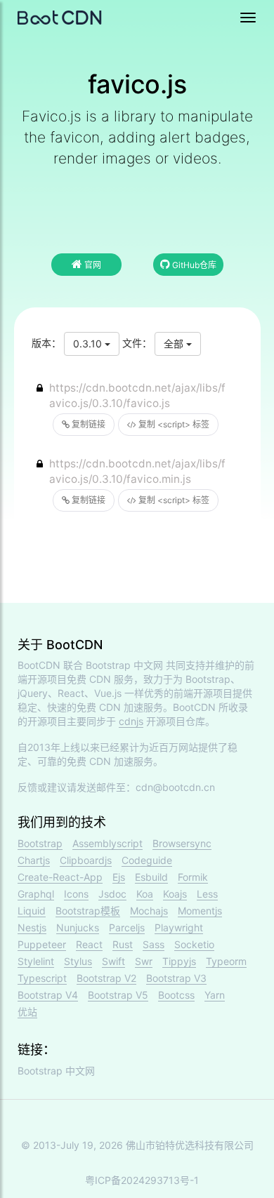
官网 (91, 265)
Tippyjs (179, 961)
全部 (175, 344)
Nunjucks (77, 927)
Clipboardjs (86, 860)
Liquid (32, 911)
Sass (153, 944)
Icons (76, 894)
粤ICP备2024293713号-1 (142, 1180)
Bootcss (176, 995)
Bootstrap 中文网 (124, 665)
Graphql (36, 894)
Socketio (194, 944)
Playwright (179, 927)
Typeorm (226, 961)
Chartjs (34, 860)
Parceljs (127, 927)
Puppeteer (42, 944)
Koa (144, 894)
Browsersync (181, 843)
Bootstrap (40, 843)
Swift (113, 961)
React (89, 944)
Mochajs (149, 911)
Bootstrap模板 (88, 911)
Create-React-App (60, 877)
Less (207, 894)
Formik (193, 877)
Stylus (78, 961)
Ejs (118, 877)
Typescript (42, 978)
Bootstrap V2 (106, 978)
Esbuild (151, 877)
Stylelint (36, 961)
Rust (122, 944)
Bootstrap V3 (176, 978)
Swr (143, 961)
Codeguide (147, 860)
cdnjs (131, 721)
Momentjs (200, 911)
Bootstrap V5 (118, 995)
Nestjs (32, 927)
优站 (27, 1012)
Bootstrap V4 (48, 995)
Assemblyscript (107, 843)
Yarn (214, 995)
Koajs (175, 894)
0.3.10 (89, 344)
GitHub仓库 (193, 265)
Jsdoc (112, 894)
